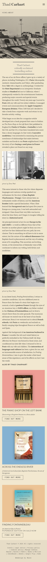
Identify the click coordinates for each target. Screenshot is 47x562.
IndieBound (12, 554)
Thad (13, 4)
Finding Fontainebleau (16, 524)
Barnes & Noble (19, 552)
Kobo (39, 554)
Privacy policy (33, 548)
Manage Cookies (31, 550)
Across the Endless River (17, 467)
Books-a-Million (34, 552)
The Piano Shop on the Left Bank (22, 410)
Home (4, 13)
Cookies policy (17, 550)
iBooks (21, 554)
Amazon (8, 552)
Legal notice (20, 548)
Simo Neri (12, 183)
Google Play (30, 554)
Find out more (13, 419)
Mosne (29, 558)
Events (10, 548)
